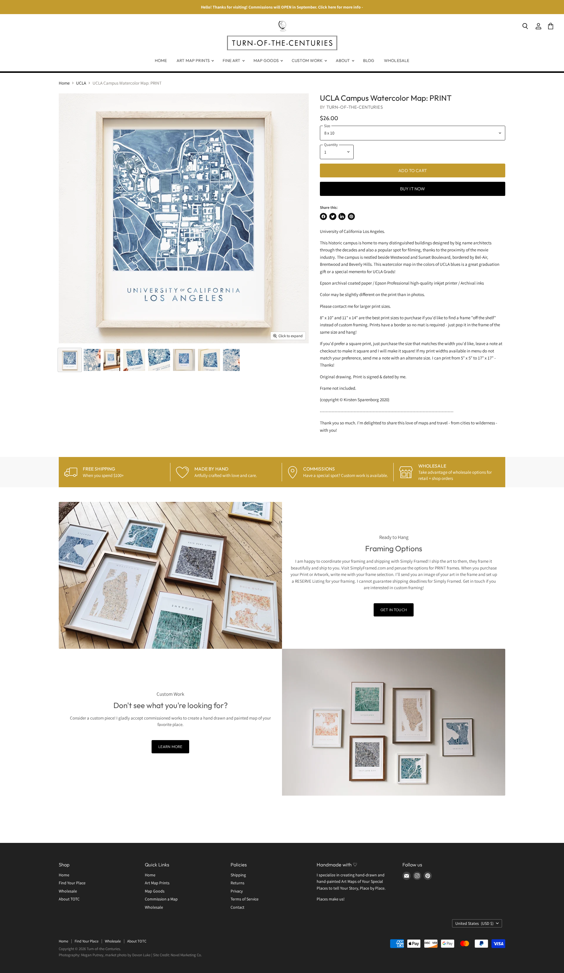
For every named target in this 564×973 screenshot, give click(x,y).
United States (474, 923)
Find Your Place (72, 882)
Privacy (237, 891)
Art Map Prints (194, 60)
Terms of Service (244, 899)
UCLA (81, 82)
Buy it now (412, 188)
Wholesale (396, 60)
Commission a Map (161, 899)
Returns (237, 882)
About (343, 60)
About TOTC (69, 899)
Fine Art (232, 60)
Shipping (238, 875)
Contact (237, 907)
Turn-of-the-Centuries (354, 107)
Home (161, 60)
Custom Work (308, 60)
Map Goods (267, 60)
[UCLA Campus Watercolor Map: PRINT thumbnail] (69, 360)
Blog (369, 60)
